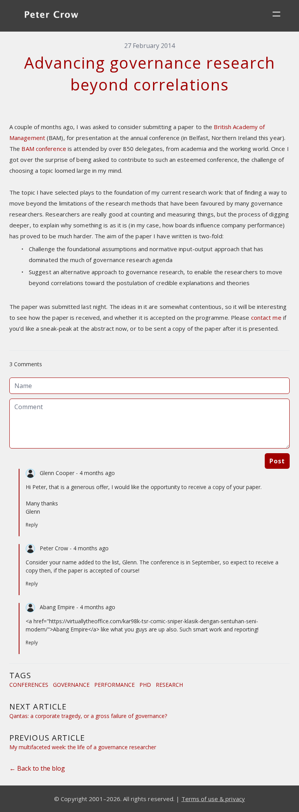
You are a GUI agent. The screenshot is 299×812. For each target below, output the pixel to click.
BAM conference (43, 148)
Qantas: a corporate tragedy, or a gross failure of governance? (88, 716)
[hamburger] (276, 14)
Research (169, 684)
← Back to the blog (37, 768)
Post (277, 461)
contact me (266, 317)
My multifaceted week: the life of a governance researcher (82, 747)
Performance (114, 684)
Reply (32, 524)
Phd (145, 684)
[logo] (51, 15)
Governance (71, 684)
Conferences (28, 684)
